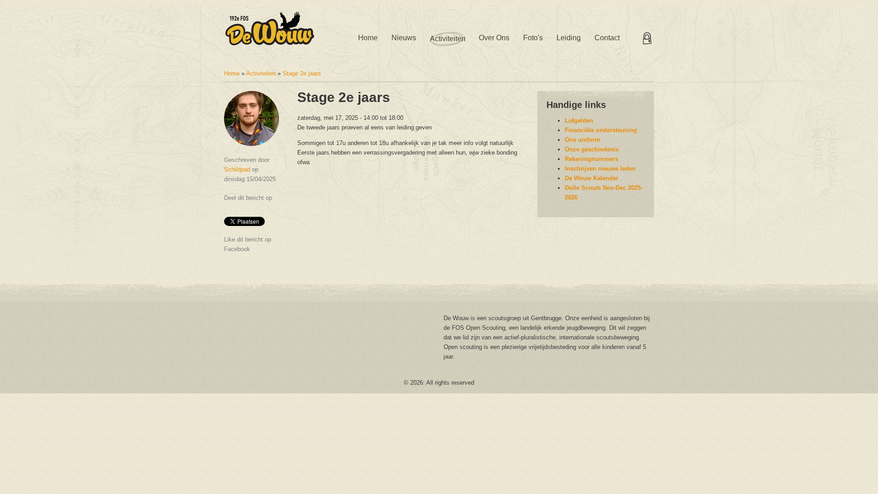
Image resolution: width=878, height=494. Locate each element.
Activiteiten (447, 39)
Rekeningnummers (591, 159)
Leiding (569, 38)
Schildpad (237, 169)
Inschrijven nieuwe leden (600, 168)
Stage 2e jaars (302, 73)
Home (368, 38)
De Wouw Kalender (591, 178)
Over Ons (494, 38)
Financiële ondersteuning (601, 130)
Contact (607, 38)
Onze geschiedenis (592, 149)
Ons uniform (582, 139)
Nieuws (403, 38)
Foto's (533, 38)
